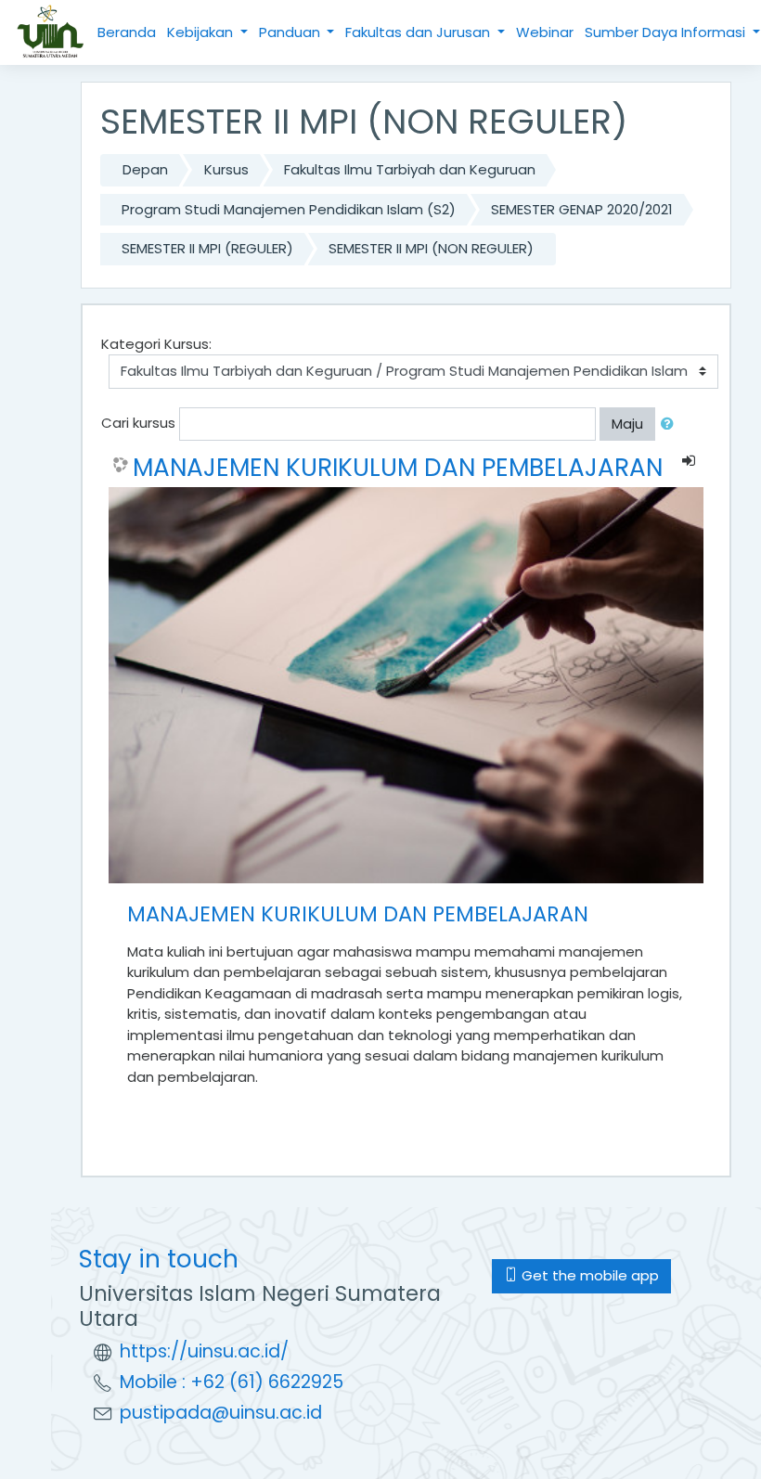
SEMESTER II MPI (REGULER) (207, 248)
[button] (671, 424)
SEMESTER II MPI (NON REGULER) (431, 248)
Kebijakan (202, 32)
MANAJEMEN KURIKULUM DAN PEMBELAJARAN (398, 467)
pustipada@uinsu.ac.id (221, 1412)
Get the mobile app (588, 1275)
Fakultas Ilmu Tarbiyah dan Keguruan (409, 169)
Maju (627, 423)
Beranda (126, 32)
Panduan (291, 32)
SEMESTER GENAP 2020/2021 (582, 209)
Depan (145, 169)
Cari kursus (138, 422)
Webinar (545, 32)
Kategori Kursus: (156, 344)
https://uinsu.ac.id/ (204, 1351)
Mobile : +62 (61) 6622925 (231, 1382)
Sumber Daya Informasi (667, 32)
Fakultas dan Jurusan (419, 32)
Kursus (226, 169)
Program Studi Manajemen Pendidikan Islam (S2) (289, 209)
